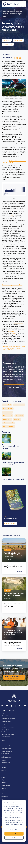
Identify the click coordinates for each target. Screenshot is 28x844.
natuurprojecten (18, 323)
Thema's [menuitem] (3, 794)
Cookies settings (14, 829)
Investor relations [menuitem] (6, 748)
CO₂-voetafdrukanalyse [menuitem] (8, 713)
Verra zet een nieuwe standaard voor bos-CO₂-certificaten (14, 594)
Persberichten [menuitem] (5, 765)
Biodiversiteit (6, 419)
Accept (14, 833)
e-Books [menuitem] (3, 791)
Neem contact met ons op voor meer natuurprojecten (14, 677)
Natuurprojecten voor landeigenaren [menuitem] (7, 735)
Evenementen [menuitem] (5, 785)
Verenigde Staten (7, 44)
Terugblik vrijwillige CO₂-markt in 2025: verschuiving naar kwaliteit (13, 555)
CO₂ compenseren (19, 404)
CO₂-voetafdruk (18, 40)
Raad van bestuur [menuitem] (6, 746)
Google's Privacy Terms (15, 817)
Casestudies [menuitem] (5, 796)
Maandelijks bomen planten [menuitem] (7, 730)
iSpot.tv (12, 215)
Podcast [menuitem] (3, 788)
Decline (14, 837)
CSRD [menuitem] (3, 724)
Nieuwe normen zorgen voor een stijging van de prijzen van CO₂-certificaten (12, 446)
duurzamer (15, 333)
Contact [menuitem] (3, 770)
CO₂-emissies (6, 40)
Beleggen (16, 419)
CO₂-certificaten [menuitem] (6, 716)
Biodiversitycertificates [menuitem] (8, 718)
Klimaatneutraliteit (8, 422)
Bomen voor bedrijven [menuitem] (7, 727)
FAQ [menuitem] (2, 799)
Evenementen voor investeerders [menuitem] (7, 752)
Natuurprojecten (7, 415)
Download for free (9, 523)
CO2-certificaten (7, 408)
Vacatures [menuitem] (4, 767)
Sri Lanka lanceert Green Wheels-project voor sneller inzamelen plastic (13, 632)
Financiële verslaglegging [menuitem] (5, 761)
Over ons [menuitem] (4, 743)
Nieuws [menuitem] (3, 782)
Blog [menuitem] (2, 780)
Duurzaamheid (7, 404)
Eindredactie (6, 54)
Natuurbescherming (8, 426)
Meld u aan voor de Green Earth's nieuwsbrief (14, 386)
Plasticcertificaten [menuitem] (6, 721)
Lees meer (19, 571)
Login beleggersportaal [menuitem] (6, 756)
